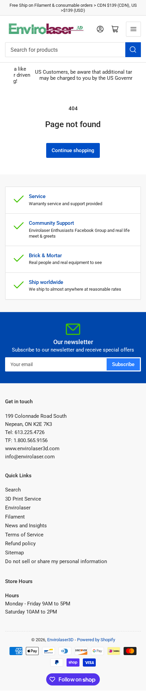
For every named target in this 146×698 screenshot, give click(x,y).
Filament (15, 517)
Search (13, 490)
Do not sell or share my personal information (56, 561)
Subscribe (123, 364)
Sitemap (14, 553)
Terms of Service (24, 535)
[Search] (133, 50)
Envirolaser (18, 508)
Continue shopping (73, 150)
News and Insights (26, 526)
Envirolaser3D (60, 639)
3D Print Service (23, 499)
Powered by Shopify (96, 639)
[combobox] (73, 49)
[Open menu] (133, 29)
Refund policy (20, 543)
